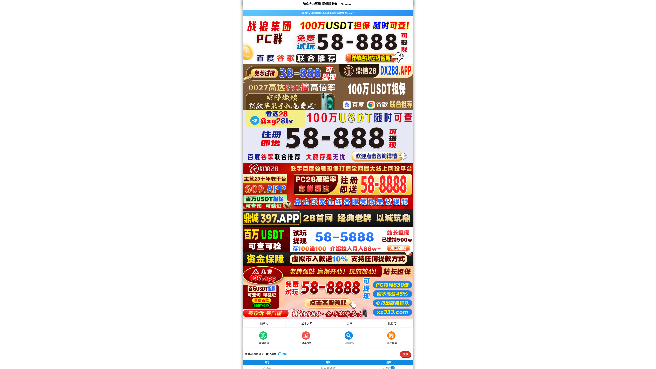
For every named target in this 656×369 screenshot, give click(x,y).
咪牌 (405, 354)
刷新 (284, 354)
